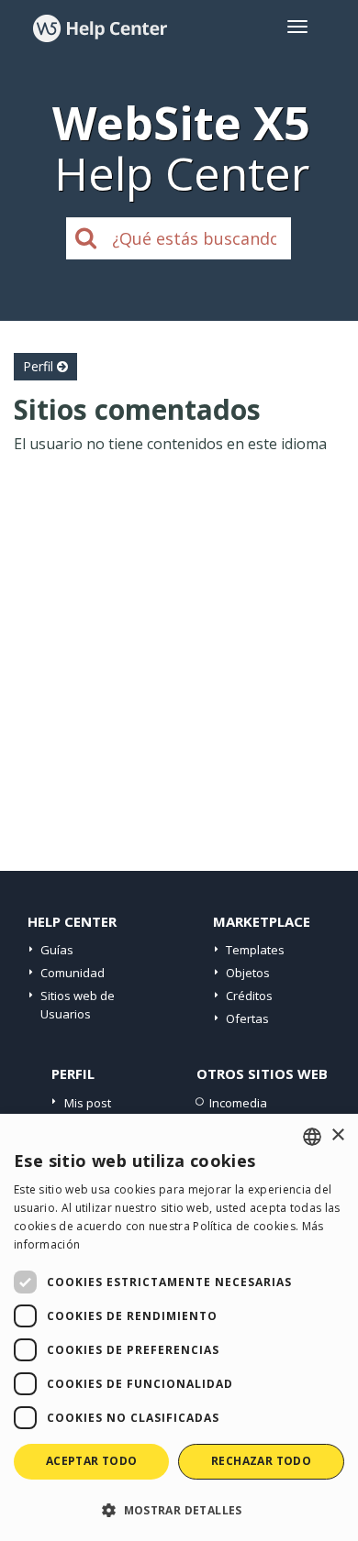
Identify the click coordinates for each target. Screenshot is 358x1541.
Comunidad (72, 972)
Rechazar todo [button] (261, 1461)
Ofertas (247, 1018)
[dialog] (179, 1327)
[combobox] (312, 1137)
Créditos (249, 995)
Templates (255, 949)
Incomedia (238, 1103)
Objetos (248, 972)
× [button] (337, 1135)
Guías (56, 949)
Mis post (87, 1103)
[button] (179, 1509)
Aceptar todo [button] (92, 1461)
